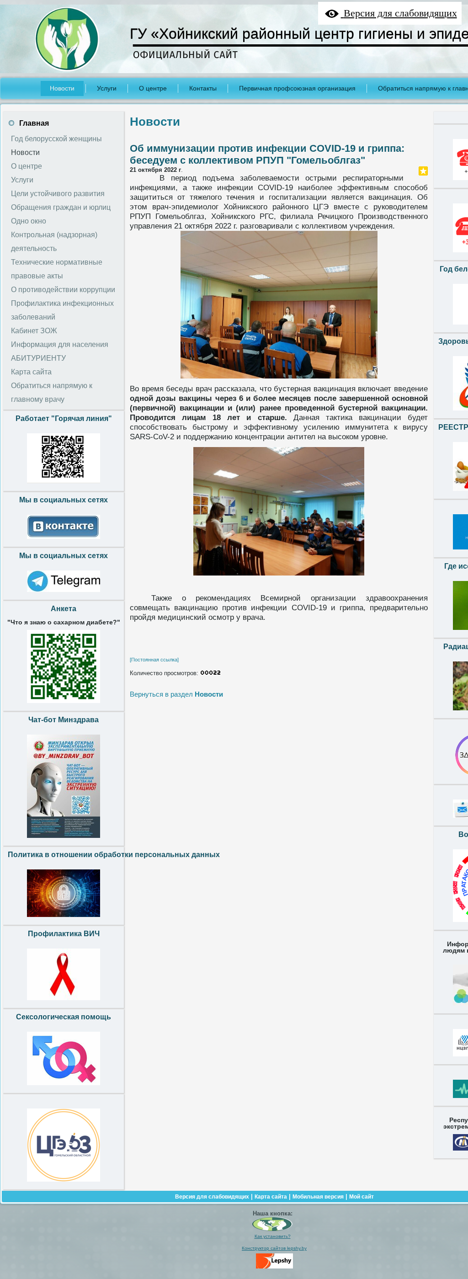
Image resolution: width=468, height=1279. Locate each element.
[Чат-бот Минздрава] (63, 840)
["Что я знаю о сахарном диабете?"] (63, 705)
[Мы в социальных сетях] (63, 541)
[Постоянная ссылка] (154, 659)
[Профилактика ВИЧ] (63, 1002)
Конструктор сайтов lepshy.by (274, 1248)
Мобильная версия (318, 1197)
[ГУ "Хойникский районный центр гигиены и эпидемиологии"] (272, 1229)
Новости (155, 121)
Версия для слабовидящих (212, 1197)
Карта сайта (271, 1197)
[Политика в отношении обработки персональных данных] (63, 919)
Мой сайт (361, 1197)
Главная (34, 123)
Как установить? (273, 1236)
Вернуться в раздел (176, 694)
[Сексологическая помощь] (63, 1087)
